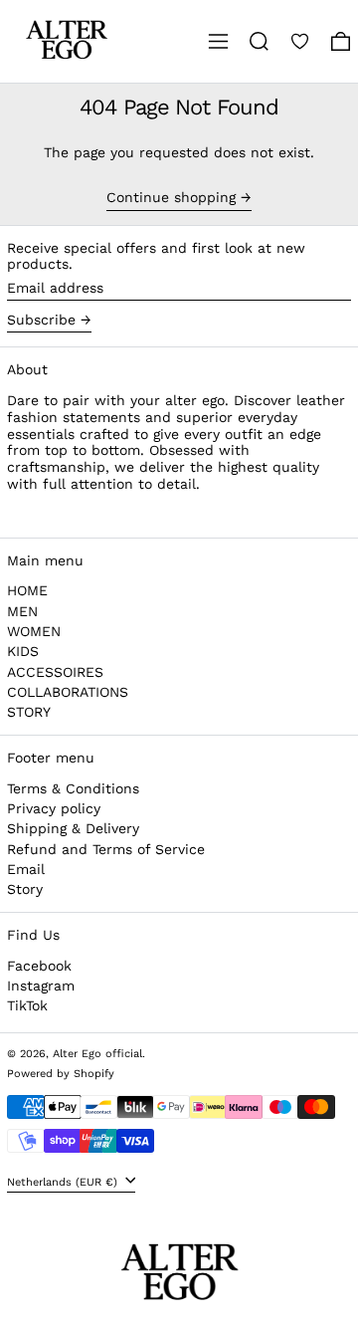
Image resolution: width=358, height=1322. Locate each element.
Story (25, 889)
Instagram (41, 985)
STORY (29, 712)
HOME (27, 590)
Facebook (39, 966)
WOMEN (34, 631)
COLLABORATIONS (67, 692)
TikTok (27, 1005)
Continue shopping (171, 197)
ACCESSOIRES (55, 672)
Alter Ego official (97, 1053)
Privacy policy (53, 808)
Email (26, 869)
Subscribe (41, 320)
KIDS (23, 651)
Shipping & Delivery (73, 828)
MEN (22, 611)
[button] (259, 41)
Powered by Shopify (60, 1073)
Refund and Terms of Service (106, 849)
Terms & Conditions (73, 788)
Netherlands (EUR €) (64, 1181)
